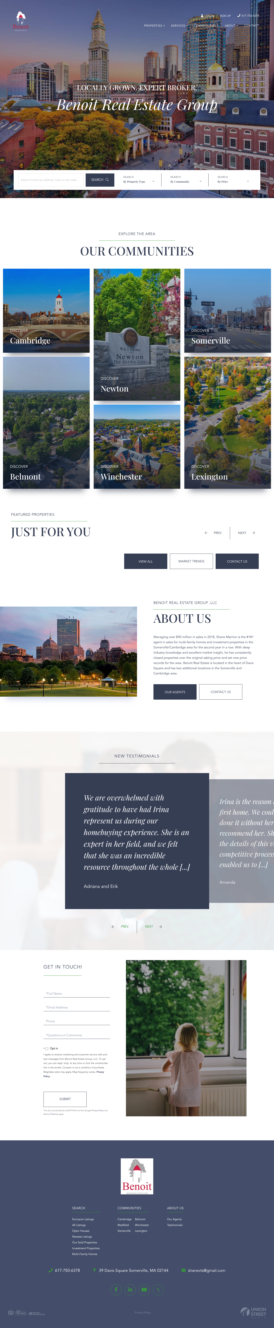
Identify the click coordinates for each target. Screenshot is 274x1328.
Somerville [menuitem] (124, 1231)
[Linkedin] (130, 1289)
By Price (223, 181)
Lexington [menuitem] (141, 1231)
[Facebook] (116, 1289)
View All (146, 561)
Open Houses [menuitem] (80, 1231)
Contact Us (237, 561)
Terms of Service (51, 1114)
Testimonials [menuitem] (174, 1225)
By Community (179, 181)
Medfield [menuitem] (123, 1225)
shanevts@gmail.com (206, 1271)
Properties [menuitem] (153, 26)
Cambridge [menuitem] (125, 1219)
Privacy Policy (98, 1111)
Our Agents (175, 692)
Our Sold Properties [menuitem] (84, 1242)
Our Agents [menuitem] (174, 1219)
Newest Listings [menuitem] (82, 1237)
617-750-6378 (250, 16)
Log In (209, 16)
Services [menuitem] (178, 26)
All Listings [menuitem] (79, 1225)
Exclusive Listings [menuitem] (83, 1219)
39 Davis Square (133, 1271)
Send (65, 1099)
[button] (100, 180)
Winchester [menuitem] (142, 1225)
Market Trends (191, 561)
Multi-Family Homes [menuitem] (84, 1254)
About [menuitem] (230, 26)
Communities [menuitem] (205, 26)
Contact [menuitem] (251, 25)
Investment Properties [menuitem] (85, 1248)
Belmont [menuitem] (140, 1219)
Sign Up (225, 16)
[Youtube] (144, 1289)
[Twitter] (158, 1289)
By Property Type (134, 181)
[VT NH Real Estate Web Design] (253, 1312)
